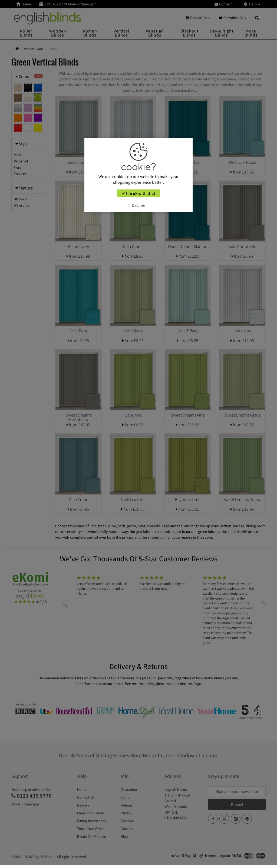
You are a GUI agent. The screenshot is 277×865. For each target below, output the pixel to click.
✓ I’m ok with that (138, 193)
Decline (138, 205)
